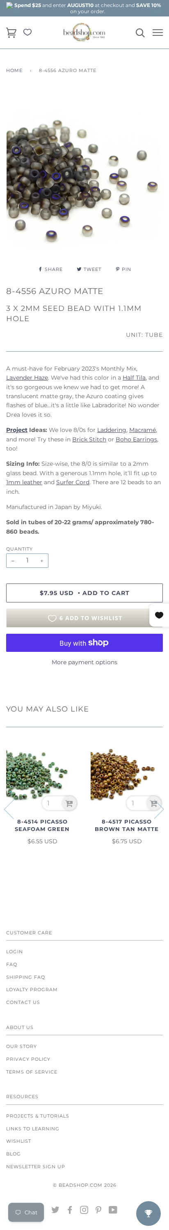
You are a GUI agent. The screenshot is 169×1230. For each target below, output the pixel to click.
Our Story (21, 1046)
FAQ (11, 964)
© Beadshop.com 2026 (84, 1185)
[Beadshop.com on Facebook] (70, 1211)
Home (14, 70)
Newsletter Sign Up (35, 1166)
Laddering (111, 430)
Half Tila (134, 377)
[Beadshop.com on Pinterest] (98, 1211)
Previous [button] (18, 9)
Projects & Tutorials (37, 1116)
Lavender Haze (27, 377)
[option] (88, 8)
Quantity (19, 549)
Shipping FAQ (25, 977)
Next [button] (157, 9)
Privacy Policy (28, 1059)
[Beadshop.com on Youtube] (113, 1211)
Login (14, 952)
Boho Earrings (136, 439)
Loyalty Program (32, 989)
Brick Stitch (89, 439)
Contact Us (23, 1002)
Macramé (142, 430)
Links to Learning (32, 1129)
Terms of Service (31, 1072)
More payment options (84, 662)
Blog (13, 1154)
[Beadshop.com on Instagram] (84, 1211)
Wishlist (18, 1141)
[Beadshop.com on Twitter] (55, 1211)
